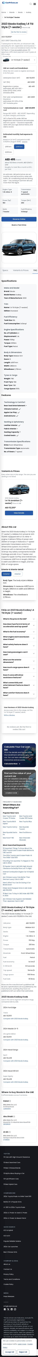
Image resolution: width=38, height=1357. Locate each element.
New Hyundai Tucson (24, 828)
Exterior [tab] (6, 574)
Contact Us (8, 1269)
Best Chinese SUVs (10, 1252)
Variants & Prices (20, 270)
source (24, 142)
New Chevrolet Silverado (24, 839)
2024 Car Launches (11, 1247)
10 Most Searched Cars (12, 1162)
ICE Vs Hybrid (8, 1230)
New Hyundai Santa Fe (10, 833)
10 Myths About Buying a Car (14, 1173)
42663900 (7, 1109)
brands (12, 12)
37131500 (6, 1140)
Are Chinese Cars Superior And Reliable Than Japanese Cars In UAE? (17, 900)
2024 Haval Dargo (10, 1050)
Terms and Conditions (12, 1279)
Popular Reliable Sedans (12, 1241)
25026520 (6, 1124)
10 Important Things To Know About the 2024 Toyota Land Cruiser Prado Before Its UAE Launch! (18, 850)
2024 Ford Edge (9, 1007)
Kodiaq (28, 12)
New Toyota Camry (10, 827)
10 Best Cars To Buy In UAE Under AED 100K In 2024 (18, 894)
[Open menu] (34, 4)
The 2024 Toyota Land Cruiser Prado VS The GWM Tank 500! (17, 856)
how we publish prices (19, 50)
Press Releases (9, 1296)
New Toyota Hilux (25, 821)
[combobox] (19, 60)
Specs (5, 270)
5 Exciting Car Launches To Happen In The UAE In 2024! (18, 862)
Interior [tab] (18, 574)
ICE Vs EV (7, 1236)
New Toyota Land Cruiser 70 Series (9, 817)
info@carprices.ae (10, 1306)
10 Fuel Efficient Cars (11, 1179)
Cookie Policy (8, 1284)
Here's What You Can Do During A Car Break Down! (17, 884)
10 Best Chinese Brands (12, 1168)
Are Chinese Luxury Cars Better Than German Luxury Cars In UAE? (16, 878)
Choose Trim (7, 56)
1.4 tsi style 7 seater (12, 17)
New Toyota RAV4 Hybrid (9, 822)
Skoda (20, 12)
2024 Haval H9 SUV (11, 1071)
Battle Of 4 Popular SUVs (13, 1202)
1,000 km (8, 147)
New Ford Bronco (25, 832)
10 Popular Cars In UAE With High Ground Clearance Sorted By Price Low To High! (17, 867)
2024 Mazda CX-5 (10, 1028)
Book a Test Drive (19, 225)
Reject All (23, 1352)
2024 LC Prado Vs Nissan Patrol (15, 1218)
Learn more (22, 1344)
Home (3, 12)
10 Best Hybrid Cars (10, 1184)
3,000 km (8, 152)
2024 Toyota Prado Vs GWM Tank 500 (17, 1196)
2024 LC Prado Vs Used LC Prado (15, 1213)
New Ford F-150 (8, 838)
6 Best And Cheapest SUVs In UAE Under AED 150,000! (17, 889)
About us (7, 1264)
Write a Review (9, 715)
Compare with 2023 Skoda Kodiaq (15, 1019)
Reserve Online (19, 219)
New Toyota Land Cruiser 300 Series (25, 817)
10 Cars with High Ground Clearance (17, 1157)
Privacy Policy (9, 1274)
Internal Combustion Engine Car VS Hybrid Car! (18, 873)
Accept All (9, 1352)
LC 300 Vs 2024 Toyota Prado (14, 1207)
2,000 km (19, 147)
